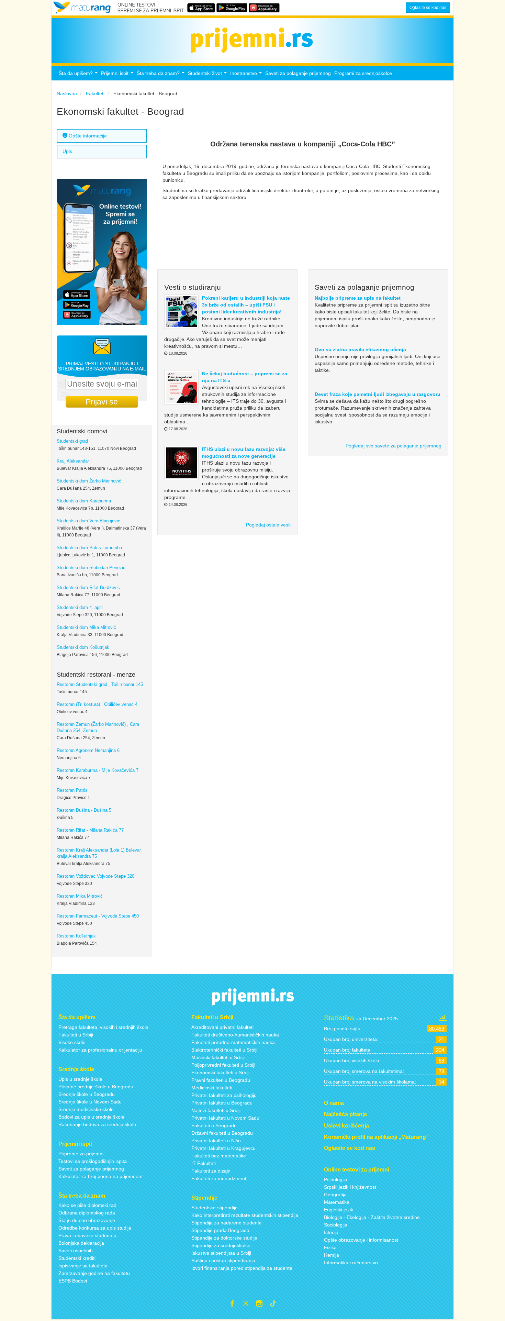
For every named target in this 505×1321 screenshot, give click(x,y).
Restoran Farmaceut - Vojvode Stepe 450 (98, 916)
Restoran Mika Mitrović (80, 896)
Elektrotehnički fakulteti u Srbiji (224, 1050)
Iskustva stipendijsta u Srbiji (221, 1253)
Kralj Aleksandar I (74, 461)
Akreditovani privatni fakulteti (222, 1027)
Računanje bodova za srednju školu (97, 1124)
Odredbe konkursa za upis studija (94, 1228)
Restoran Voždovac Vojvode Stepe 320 (95, 876)
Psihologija (335, 1179)
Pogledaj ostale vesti (268, 525)
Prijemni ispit (118, 75)
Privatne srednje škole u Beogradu (95, 1087)
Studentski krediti (77, 1258)
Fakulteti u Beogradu (214, 1125)
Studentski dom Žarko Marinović (89, 481)
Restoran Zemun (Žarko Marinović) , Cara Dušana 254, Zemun (98, 727)
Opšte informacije (87, 135)
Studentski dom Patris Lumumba (89, 547)
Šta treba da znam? (161, 75)
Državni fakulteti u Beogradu (222, 1133)
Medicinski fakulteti (211, 1088)
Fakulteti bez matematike (218, 1156)
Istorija (331, 1232)
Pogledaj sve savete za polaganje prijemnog (393, 445)
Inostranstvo (246, 75)
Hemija (331, 1255)
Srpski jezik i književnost (350, 1187)
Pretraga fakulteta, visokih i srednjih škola (103, 1027)
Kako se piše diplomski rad (87, 1205)
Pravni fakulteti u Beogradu (220, 1080)
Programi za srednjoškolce (363, 73)
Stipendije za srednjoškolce (220, 1245)
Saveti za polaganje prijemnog (298, 73)
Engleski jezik (338, 1210)
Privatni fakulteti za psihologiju (224, 1095)
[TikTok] (276, 1304)
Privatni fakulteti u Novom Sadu (225, 1118)
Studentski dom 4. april (80, 607)
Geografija (335, 1194)
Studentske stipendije (214, 1208)
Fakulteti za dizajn (211, 1171)
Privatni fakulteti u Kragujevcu (223, 1148)
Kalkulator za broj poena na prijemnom (100, 1176)
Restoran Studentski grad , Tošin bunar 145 (100, 684)
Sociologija (335, 1225)
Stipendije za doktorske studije (224, 1238)
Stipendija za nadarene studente (226, 1223)
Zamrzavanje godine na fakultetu (94, 1273)
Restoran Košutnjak (76, 936)
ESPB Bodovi (72, 1281)
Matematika (336, 1202)
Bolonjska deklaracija (81, 1243)
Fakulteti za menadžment (218, 1178)
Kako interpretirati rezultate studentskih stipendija (244, 1215)
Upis (67, 151)
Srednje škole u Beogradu (86, 1094)
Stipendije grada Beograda (220, 1230)
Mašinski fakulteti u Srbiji (218, 1057)
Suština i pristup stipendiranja (223, 1260)
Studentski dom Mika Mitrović (86, 627)
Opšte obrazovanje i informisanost (361, 1240)
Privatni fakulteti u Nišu (216, 1141)
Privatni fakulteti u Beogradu (221, 1103)
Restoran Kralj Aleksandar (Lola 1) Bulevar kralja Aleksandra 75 (99, 853)
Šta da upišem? (79, 75)
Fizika (330, 1247)
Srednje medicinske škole (86, 1109)
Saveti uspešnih (75, 1250)
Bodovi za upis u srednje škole (91, 1117)
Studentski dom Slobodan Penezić (91, 567)
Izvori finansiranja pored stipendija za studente (241, 1268)
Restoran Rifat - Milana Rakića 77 (90, 830)
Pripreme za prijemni (80, 1154)
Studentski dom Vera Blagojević (88, 521)
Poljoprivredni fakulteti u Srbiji (223, 1065)
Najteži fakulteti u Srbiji (215, 1110)
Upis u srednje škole (80, 1079)
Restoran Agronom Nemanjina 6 (88, 750)
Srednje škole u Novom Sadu (90, 1102)
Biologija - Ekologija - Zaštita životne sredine (372, 1217)
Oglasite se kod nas (427, 7)
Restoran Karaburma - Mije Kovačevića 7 (97, 770)
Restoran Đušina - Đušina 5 (84, 810)
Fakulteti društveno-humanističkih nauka (235, 1035)
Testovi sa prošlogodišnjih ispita (92, 1161)
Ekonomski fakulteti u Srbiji (220, 1072)
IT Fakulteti (203, 1163)
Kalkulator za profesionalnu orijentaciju (100, 1050)
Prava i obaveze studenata (87, 1235)
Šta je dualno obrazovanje (86, 1220)
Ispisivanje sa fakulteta (83, 1266)
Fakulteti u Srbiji (75, 1035)
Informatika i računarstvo (351, 1263)
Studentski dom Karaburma (84, 501)
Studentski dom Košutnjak (83, 647)
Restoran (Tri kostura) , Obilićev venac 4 (97, 704)
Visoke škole (72, 1042)
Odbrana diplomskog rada (86, 1213)
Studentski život (208, 75)
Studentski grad (72, 441)
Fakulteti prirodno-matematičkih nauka (233, 1042)
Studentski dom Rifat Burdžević (88, 587)
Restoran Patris (72, 790)
